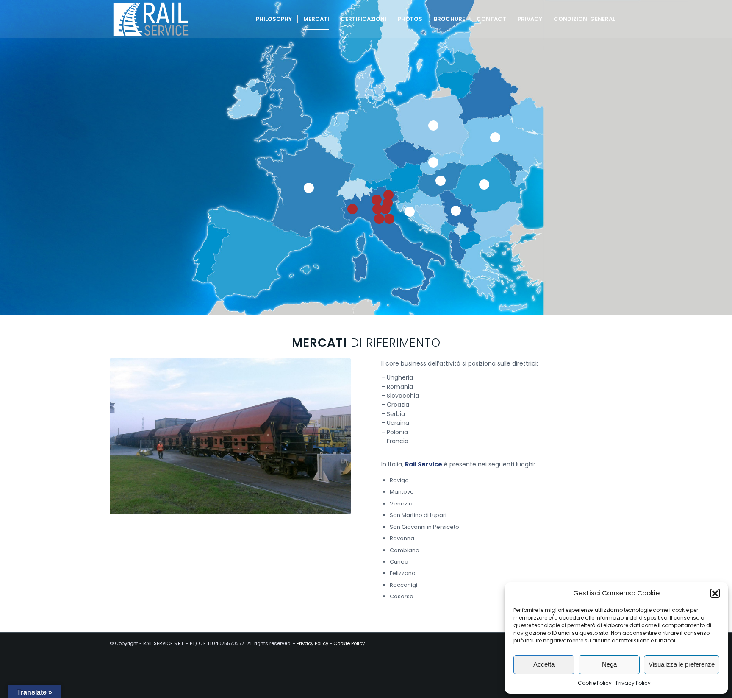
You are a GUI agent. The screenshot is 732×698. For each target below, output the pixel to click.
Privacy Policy (633, 683)
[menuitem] (273, 19)
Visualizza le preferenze (682, 664)
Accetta (544, 664)
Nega (609, 664)
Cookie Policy (595, 683)
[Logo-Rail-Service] (151, 19)
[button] (715, 593)
